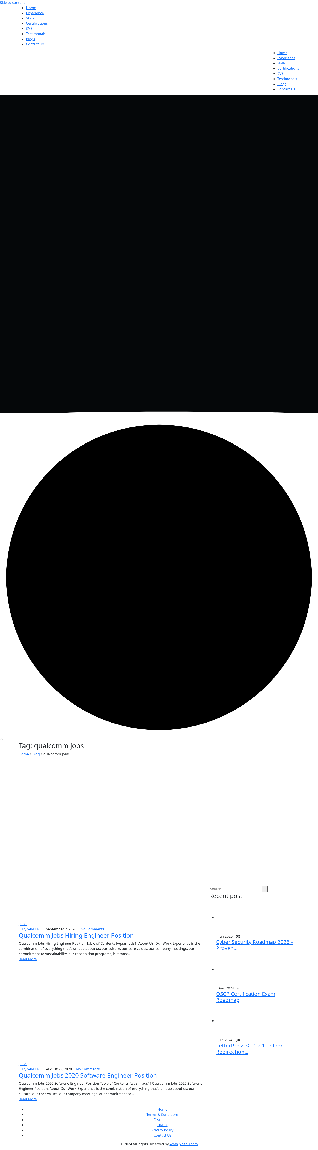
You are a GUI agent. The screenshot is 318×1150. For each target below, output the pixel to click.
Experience (35, 13)
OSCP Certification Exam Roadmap (245, 997)
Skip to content (12, 2)
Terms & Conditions (162, 1114)
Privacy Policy (162, 1130)
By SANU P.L (32, 929)
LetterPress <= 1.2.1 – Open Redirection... (250, 1048)
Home (31, 7)
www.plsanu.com (184, 1144)
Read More (28, 959)
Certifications (37, 23)
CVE (29, 28)
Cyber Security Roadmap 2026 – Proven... (254, 945)
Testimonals (36, 33)
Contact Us (35, 44)
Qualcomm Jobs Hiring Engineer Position (76, 935)
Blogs (30, 39)
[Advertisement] (159, 789)
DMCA (162, 1125)
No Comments (92, 929)
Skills (30, 18)
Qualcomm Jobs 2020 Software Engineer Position (88, 1075)
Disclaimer (162, 1119)
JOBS (23, 924)
